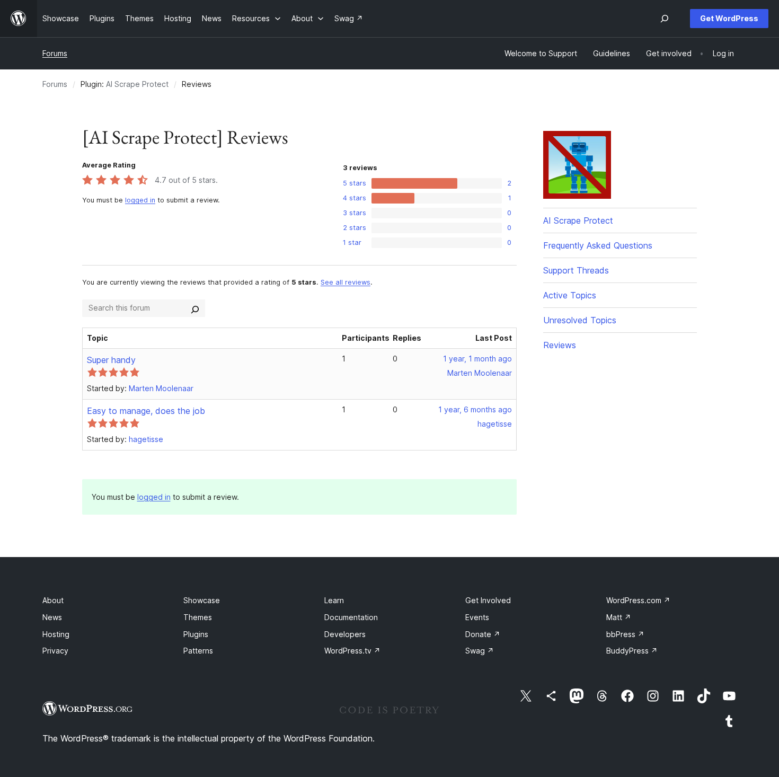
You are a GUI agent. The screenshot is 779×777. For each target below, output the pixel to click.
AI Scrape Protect (137, 84)
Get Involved (488, 600)
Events (477, 617)
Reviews (559, 345)
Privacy (55, 650)
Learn (334, 600)
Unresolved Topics (579, 320)
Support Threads (576, 270)
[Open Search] (664, 18)
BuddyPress (632, 650)
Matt (618, 617)
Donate (482, 634)
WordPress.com (638, 600)
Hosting (55, 634)
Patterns (198, 650)
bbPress (625, 634)
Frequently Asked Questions (597, 245)
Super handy (111, 360)
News (52, 617)
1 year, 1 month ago (477, 358)
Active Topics (569, 295)
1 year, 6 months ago (475, 409)
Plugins (195, 634)
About (53, 600)
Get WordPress (729, 18)
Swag (479, 650)
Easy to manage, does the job (146, 410)
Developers (345, 634)
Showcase (201, 600)
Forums (54, 53)
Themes (197, 617)
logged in (140, 200)
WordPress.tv (352, 650)
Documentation (351, 617)
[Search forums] (195, 307)
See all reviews (345, 282)
